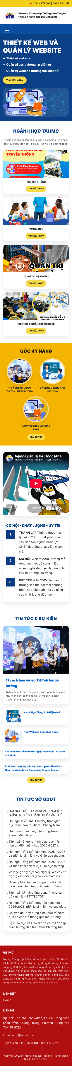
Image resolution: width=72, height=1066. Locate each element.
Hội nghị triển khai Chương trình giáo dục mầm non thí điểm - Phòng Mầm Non (34, 823)
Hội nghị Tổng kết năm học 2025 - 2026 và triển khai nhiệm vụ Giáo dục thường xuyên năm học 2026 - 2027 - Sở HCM (37, 854)
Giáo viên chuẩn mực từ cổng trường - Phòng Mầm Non (36, 833)
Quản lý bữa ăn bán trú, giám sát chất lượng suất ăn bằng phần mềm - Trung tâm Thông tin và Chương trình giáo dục (37, 884)
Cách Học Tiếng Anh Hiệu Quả (42, 712)
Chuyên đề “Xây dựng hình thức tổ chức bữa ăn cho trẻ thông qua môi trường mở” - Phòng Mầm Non (36, 915)
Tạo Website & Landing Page (41, 731)
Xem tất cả (36, 437)
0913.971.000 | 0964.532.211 (51, 3)
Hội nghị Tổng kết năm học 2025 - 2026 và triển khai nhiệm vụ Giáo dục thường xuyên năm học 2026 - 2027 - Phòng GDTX (37, 864)
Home (7, 1000)
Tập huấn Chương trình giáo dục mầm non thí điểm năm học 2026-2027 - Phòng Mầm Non (35, 844)
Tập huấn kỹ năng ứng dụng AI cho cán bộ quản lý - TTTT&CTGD (36, 894)
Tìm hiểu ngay (14, 80)
